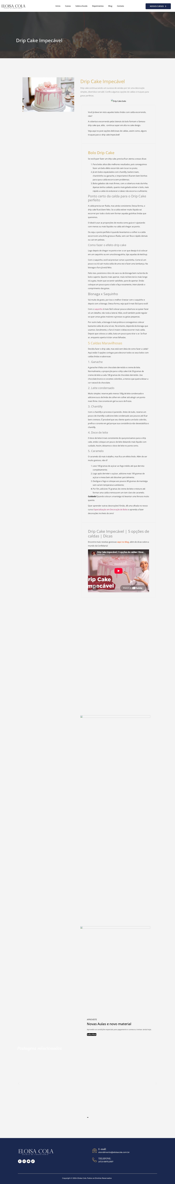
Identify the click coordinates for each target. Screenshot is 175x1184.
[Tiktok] (33, 1161)
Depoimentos (98, 6)
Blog (110, 6)
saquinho (98, 309)
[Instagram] (24, 1161)
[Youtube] (28, 1161)
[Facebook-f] (20, 1161)
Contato (120, 6)
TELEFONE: (104, 1158)
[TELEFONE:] (94, 1160)
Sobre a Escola (81, 6)
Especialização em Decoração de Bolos (111, 509)
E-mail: (102, 1149)
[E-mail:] (94, 1150)
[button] (18, 1083)
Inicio (57, 6)
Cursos (68, 6)
